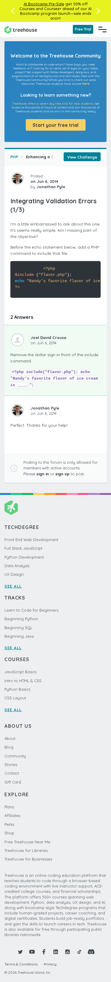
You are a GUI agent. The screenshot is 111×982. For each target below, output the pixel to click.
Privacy (50, 964)
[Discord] (91, 952)
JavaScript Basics (20, 671)
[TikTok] (79, 952)
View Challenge (82, 157)
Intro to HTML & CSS (22, 680)
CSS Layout (15, 697)
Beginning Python (21, 618)
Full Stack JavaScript (23, 548)
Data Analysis (16, 565)
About (9, 738)
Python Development (24, 557)
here (85, 84)
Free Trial (83, 29)
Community (15, 756)
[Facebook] (44, 952)
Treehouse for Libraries (26, 850)
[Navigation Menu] (102, 29)
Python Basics (17, 689)
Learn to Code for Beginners (31, 610)
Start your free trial (55, 125)
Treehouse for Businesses (28, 859)
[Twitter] (20, 952)
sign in (42, 473)
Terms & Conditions (21, 964)
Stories (10, 764)
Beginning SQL (18, 627)
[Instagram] (67, 952)
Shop (9, 833)
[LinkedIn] (56, 952)
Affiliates (12, 815)
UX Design (14, 574)
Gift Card (12, 782)
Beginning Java (19, 636)
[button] (13, 10)
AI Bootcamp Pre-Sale (44, 3)
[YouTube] (32, 952)
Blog (8, 747)
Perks (9, 824)
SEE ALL (13, 586)
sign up (62, 473)
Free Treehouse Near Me (27, 841)
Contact (11, 773)
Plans (9, 807)
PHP (14, 156)
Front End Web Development (31, 539)
